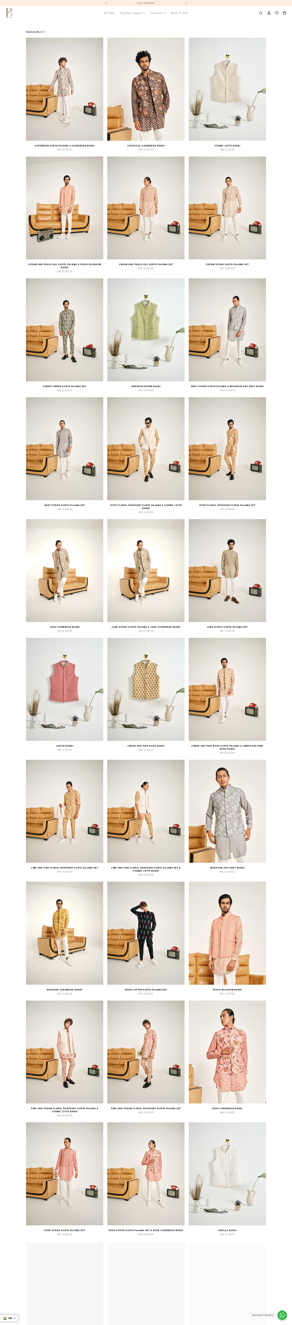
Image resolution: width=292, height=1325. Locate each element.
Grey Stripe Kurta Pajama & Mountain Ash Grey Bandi (227, 386)
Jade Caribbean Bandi (65, 626)
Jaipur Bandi (64, 745)
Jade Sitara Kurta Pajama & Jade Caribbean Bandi (146, 626)
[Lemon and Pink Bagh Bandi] (146, 689)
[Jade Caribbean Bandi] (64, 570)
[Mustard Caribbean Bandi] (64, 933)
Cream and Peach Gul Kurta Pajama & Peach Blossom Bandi (64, 266)
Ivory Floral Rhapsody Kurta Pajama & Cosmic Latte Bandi (146, 507)
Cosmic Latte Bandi (227, 145)
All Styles (109, 13)
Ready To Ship (179, 13)
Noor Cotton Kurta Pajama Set (146, 989)
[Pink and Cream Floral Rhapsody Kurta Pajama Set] (146, 1052)
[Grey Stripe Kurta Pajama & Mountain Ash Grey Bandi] (227, 329)
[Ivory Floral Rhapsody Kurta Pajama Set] (227, 448)
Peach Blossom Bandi (227, 989)
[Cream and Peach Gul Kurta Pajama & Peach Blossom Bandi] (64, 208)
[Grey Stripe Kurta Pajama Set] (64, 448)
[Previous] (106, 3)
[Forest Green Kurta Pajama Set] (64, 329)
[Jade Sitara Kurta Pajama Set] (227, 570)
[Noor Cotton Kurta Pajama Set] (146, 933)
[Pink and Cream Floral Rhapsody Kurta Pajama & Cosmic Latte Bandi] (64, 1052)
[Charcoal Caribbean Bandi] (146, 89)
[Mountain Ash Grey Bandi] (227, 811)
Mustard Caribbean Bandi (64, 989)
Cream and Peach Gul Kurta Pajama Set (146, 264)
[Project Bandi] (9, 13)
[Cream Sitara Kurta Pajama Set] (227, 208)
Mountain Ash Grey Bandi (227, 867)
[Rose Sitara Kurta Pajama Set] (64, 1173)
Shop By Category (131, 13)
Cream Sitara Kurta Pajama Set (227, 264)
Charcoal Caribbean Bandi (146, 145)
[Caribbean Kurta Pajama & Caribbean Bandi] (64, 89)
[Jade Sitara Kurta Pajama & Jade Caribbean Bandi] (146, 570)
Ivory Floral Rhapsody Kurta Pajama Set (227, 505)
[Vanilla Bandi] (227, 1173)
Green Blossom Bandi (146, 386)
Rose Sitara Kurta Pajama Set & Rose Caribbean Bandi (146, 1230)
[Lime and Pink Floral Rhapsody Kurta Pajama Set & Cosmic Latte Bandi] (146, 811)
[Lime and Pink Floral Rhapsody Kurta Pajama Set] (64, 811)
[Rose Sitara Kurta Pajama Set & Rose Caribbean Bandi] (146, 1173)
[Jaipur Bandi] (64, 689)
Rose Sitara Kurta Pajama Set (64, 1230)
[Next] (186, 3)
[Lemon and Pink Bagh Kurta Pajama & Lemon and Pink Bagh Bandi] (227, 689)
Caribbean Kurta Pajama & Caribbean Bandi (65, 145)
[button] (284, 13)
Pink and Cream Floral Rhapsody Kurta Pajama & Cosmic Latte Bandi (64, 1110)
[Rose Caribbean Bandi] (227, 1052)
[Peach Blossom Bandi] (227, 933)
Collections (156, 13)
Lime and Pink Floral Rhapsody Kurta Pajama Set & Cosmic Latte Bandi (146, 869)
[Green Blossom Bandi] (146, 329)
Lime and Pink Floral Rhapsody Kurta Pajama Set (64, 867)
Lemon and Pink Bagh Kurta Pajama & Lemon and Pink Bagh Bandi (227, 747)
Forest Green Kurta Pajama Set (64, 386)
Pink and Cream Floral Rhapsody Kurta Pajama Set (146, 1108)
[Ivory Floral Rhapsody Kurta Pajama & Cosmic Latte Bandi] (146, 448)
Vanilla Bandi (227, 1230)
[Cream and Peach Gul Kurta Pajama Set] (146, 208)
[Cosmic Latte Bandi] (227, 89)
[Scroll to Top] (285, 1306)
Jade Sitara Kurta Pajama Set (227, 626)
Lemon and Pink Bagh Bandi (146, 745)
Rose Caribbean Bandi (227, 1108)
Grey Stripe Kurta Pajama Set (64, 505)
